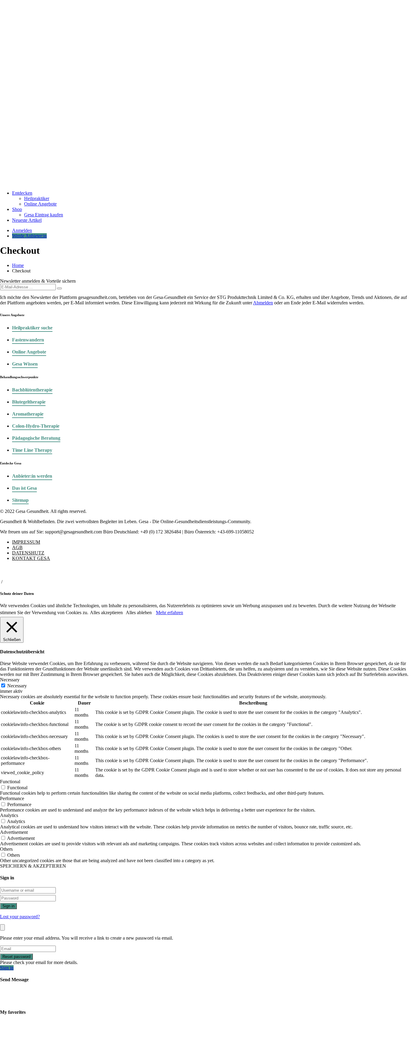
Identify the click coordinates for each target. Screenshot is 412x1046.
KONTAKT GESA (31, 558)
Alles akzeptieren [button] (106, 612)
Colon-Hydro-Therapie (35, 426)
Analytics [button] (9, 815)
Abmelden (263, 302)
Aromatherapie (27, 413)
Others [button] (6, 849)
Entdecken (22, 193)
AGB (17, 547)
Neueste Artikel (27, 220)
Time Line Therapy (32, 450)
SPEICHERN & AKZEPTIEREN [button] (33, 866)
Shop (17, 209)
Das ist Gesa (24, 488)
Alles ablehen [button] (139, 612)
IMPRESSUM (26, 542)
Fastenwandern (28, 339)
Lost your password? (20, 916)
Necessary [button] (10, 679)
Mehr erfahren (169, 612)
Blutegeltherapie (29, 401)
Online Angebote (40, 203)
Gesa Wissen (25, 363)
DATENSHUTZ (28, 552)
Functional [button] (10, 781)
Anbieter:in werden (32, 476)
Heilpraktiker (36, 198)
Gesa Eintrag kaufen (43, 214)
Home (18, 265)
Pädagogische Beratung (36, 438)
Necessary (17, 685)
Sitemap (20, 500)
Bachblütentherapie (32, 389)
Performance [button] (12, 798)
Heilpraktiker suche (32, 327)
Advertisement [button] (14, 832)
